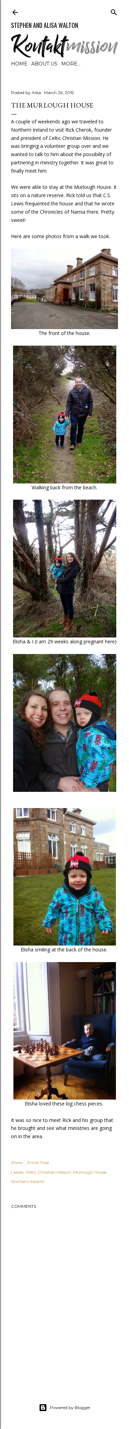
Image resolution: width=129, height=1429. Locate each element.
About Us (44, 64)
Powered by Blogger (70, 1407)
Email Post (38, 1162)
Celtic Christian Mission (48, 1172)
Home (19, 64)
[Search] (114, 11)
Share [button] (16, 1162)
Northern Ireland (27, 1181)
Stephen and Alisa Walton (44, 25)
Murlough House (89, 1172)
